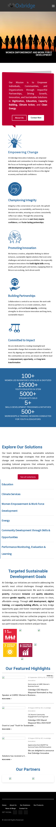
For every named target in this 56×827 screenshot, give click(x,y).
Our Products (38, 805)
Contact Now (36, 118)
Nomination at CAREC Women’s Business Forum (38, 685)
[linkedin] (26, 812)
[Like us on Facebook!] (15, 812)
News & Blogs (10, 808)
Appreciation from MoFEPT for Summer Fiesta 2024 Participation (39, 746)
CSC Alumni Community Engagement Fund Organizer (38, 715)
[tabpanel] (28, 38)
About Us (19, 118)
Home (4, 805)
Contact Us (23, 808)
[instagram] (20, 812)
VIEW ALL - (50, 675)
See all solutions (28, 476)
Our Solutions (25, 805)
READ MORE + (7, 698)
